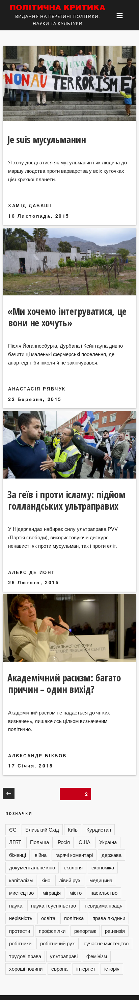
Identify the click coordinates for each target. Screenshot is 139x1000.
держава (111, 854)
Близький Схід (42, 829)
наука (15, 905)
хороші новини (26, 968)
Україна (108, 841)
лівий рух (70, 880)
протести (19, 930)
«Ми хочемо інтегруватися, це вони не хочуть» (67, 317)
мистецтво (21, 892)
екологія (73, 867)
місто (76, 892)
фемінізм (96, 956)
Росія (64, 841)
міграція (52, 892)
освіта (48, 917)
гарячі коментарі (74, 854)
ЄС (13, 829)
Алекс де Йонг (31, 572)
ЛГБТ (15, 841)
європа (59, 968)
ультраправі (64, 956)
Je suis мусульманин (46, 139)
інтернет (85, 968)
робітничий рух (57, 943)
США (84, 841)
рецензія (115, 930)
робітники (20, 943)
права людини (108, 917)
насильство (103, 892)
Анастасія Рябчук (37, 388)
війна (41, 854)
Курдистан (98, 829)
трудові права (25, 956)
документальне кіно (32, 867)
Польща (39, 841)
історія (111, 968)
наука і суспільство (53, 905)
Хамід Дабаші (30, 205)
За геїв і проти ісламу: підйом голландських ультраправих (66, 500)
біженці (17, 854)
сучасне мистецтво (106, 943)
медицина (100, 880)
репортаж (85, 930)
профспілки (52, 930)
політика (74, 917)
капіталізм (21, 880)
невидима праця (103, 905)
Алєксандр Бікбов (37, 755)
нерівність (20, 917)
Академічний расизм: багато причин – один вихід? (64, 683)
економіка (102, 867)
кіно (45, 880)
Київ (73, 829)
